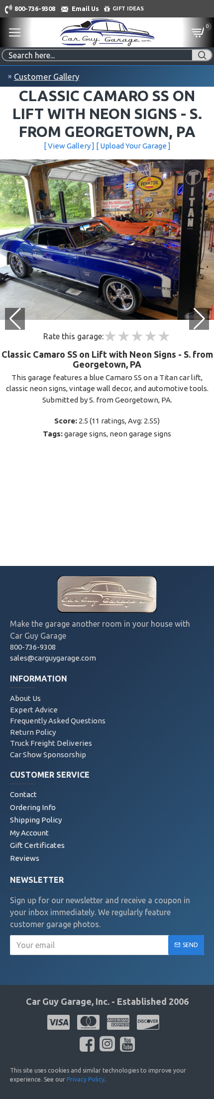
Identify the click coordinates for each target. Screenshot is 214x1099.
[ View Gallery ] (69, 145)
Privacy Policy (86, 1079)
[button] (199, 319)
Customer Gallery (46, 76)
